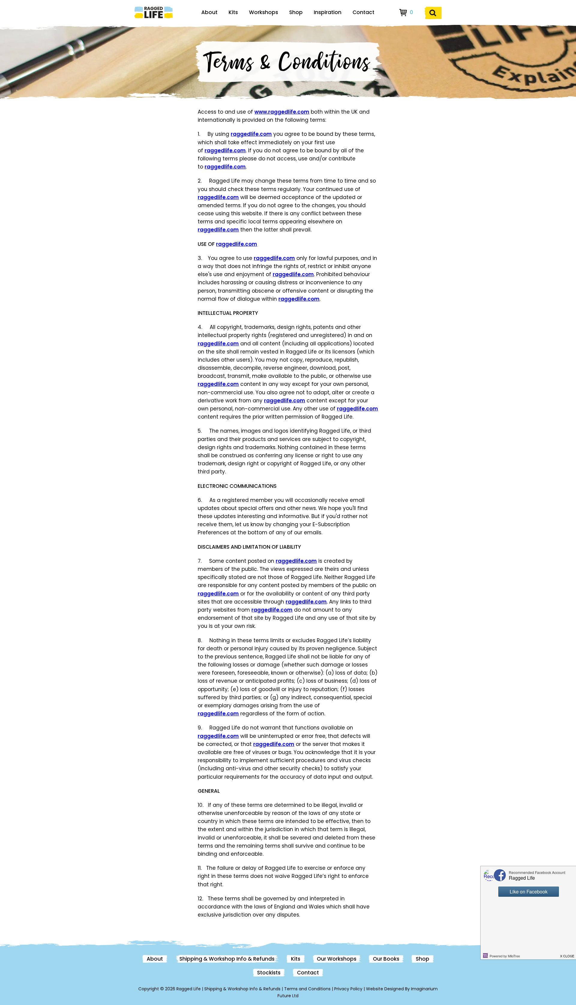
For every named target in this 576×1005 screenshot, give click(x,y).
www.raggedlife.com (281, 111)
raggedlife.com (251, 134)
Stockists (268, 972)
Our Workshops (336, 958)
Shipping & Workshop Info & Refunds (226, 958)
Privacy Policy (348, 989)
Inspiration (327, 12)
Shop (296, 12)
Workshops (263, 12)
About (209, 12)
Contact (363, 12)
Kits (233, 12)
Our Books (386, 958)
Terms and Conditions (307, 989)
